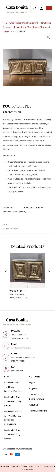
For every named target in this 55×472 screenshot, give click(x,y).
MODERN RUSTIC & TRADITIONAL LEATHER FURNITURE (13, 417)
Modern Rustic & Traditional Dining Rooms (12, 401)
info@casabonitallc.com (21, 348)
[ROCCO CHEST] (27, 270)
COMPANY (34, 376)
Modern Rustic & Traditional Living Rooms (12, 434)
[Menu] (49, 8)
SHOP (7, 376)
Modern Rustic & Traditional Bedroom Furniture (13, 386)
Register (33, 388)
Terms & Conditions (38, 410)
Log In (32, 382)
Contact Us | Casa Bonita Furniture (37, 396)
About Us (33, 404)
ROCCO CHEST (16, 291)
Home (5, 22)
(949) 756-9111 (17, 361)
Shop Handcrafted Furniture (23, 22)
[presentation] (5, 271)
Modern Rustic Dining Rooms (26, 27)
